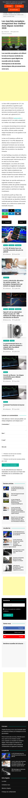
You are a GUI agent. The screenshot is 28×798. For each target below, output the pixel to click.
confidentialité (5, 746)
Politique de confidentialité (9, 792)
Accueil (5, 13)
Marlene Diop (8, 320)
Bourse (10, 13)
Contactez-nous (6, 785)
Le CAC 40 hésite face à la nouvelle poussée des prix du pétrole (13, 250)
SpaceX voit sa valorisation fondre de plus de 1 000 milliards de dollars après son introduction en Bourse (13, 314)
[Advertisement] (14, 86)
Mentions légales (6, 788)
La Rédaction (6, 31)
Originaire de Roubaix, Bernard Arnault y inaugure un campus (18, 559)
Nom (3, 433)
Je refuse (19, 6)
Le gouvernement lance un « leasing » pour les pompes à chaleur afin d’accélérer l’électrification (12, 346)
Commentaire (6, 424)
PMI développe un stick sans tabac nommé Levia (18, 551)
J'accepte (8, 6)
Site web (4, 447)
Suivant (21, 222)
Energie (12, 340)
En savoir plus (14, 9)
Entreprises (18, 245)
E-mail (4, 440)
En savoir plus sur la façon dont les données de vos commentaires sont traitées (13, 473)
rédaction (17, 742)
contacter (7, 740)
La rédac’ (4, 781)
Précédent (7, 222)
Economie (9, 33)
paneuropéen (17, 118)
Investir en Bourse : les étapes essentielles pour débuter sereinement (13, 377)
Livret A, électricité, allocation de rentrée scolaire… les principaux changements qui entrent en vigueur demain (13, 283)
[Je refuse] (26, 6)
